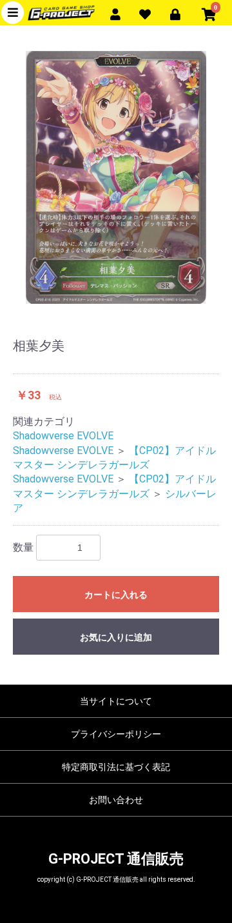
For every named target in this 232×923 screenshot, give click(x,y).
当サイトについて (116, 701)
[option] (116, 177)
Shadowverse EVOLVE (63, 436)
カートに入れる (116, 595)
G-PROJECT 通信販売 (116, 859)
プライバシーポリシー (116, 734)
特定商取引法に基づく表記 (116, 767)
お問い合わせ (116, 800)
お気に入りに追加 (116, 637)
